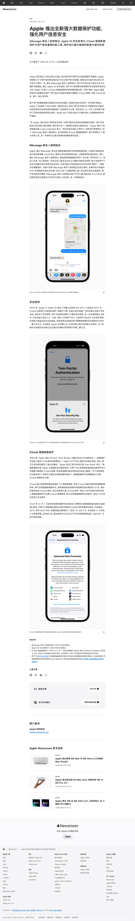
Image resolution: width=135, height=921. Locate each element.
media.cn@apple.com (39, 732)
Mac (4, 861)
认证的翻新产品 (60, 878)
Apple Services (91, 9)
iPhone (5, 867)
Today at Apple (60, 864)
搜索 (125, 9)
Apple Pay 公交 (8, 903)
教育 (107, 861)
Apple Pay (7, 900)
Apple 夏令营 (59, 871)
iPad (4, 864)
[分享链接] (46, 53)
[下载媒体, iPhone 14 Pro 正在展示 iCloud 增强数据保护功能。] (103, 632)
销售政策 (58, 917)
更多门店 (40, 910)
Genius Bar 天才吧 (61, 861)
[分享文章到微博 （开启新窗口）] (35, 53)
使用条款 (50, 917)
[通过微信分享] (30, 53)
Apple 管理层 (110, 883)
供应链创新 (110, 871)
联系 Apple (110, 900)
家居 (4, 881)
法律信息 (67, 917)
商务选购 (83, 861)
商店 (4, 857)
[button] (123, 3)
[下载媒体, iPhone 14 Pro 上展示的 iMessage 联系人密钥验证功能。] (103, 292)
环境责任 (109, 864)
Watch (5, 871)
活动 (107, 896)
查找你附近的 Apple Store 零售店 (23, 910)
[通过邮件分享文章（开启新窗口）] (40, 53)
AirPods (6, 878)
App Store (32, 880)
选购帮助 (57, 891)
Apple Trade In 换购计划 (63, 881)
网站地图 (75, 917)
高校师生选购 (84, 873)
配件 (4, 888)
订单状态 (57, 888)
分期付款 (57, 884)
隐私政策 (42, 917)
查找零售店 (58, 857)
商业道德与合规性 (112, 893)
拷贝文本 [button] (93, 689)
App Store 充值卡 (9, 891)
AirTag (5, 884)
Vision (5, 874)
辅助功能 (109, 857)
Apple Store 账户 (35, 861)
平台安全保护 (44, 656)
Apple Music (33, 873)
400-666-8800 (56, 910)
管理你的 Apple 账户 (36, 857)
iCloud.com (33, 864)
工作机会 (109, 886)
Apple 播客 (32, 876)
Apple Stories (108, 9)
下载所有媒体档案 (90, 702)
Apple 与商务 (85, 857)
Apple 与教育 (85, 869)
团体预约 (57, 867)
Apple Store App (61, 874)
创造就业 (109, 890)
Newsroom (9, 9)
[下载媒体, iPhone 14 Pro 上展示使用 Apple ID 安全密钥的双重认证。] (103, 442)
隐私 (107, 867)
